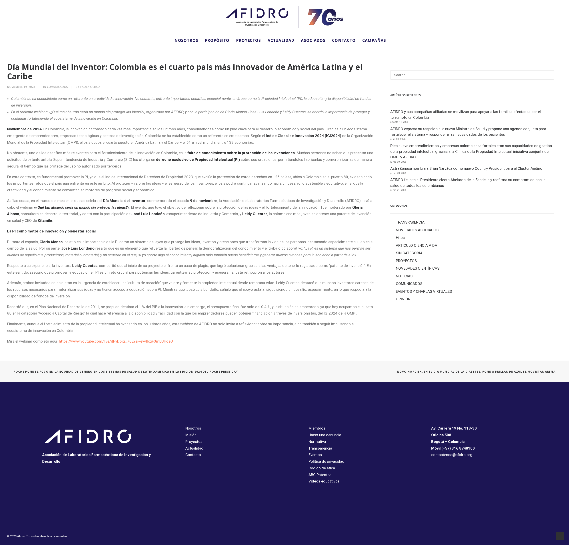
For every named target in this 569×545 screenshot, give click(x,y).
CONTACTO (344, 40)
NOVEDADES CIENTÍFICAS (417, 268)
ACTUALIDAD (281, 40)
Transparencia (320, 448)
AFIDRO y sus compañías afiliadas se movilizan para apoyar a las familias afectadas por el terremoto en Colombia (465, 114)
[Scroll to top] (560, 535)
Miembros (317, 428)
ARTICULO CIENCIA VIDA (416, 245)
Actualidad (194, 448)
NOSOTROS (186, 40)
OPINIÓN (403, 299)
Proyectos (193, 441)
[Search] (472, 75)
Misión (190, 435)
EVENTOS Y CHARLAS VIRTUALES (424, 291)
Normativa (317, 441)
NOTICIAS (404, 276)
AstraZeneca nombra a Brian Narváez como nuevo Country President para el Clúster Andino (466, 168)
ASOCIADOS (313, 40)
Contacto (193, 454)
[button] (395, 40)
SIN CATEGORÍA (409, 253)
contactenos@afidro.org (451, 454)
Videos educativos (324, 481)
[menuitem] (186, 40)
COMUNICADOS (57, 87)
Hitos (400, 237)
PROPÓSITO (217, 40)
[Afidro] (284, 17)
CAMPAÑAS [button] (374, 40)
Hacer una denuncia (325, 435)
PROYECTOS (248, 40)
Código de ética (322, 468)
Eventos (315, 454)
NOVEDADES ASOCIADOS (417, 230)
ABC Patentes (320, 474)
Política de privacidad (326, 461)
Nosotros (193, 428)
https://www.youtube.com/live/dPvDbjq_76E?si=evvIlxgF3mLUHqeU (116, 341)
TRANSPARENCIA (410, 222)
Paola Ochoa (90, 87)
